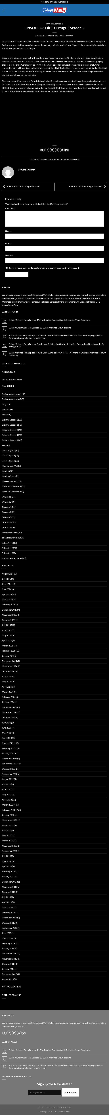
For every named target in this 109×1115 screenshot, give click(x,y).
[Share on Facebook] (47, 150)
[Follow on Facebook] (4, 1033)
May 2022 (6, 794)
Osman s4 (6, 512)
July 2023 (6, 722)
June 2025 (6, 630)
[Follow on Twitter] (14, 1033)
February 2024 (8, 697)
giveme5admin (67, 36)
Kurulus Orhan (8, 476)
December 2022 (9, 758)
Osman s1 (6, 496)
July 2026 (6, 579)
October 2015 (8, 964)
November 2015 (9, 958)
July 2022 (6, 784)
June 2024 (6, 676)
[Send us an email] (19, 1033)
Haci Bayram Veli (10, 466)
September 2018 (9, 928)
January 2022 (8, 815)
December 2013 (9, 974)
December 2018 (9, 917)
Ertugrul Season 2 (54, 24)
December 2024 (9, 661)
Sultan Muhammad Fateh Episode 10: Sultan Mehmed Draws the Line (40, 327)
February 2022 (8, 810)
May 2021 (6, 835)
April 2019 (7, 902)
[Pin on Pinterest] (62, 150)
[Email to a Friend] (57, 150)
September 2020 (9, 851)
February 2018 (8, 943)
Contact (62, 1107)
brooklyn (5, 379)
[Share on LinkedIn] (66, 150)
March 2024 (7, 691)
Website (9, 255)
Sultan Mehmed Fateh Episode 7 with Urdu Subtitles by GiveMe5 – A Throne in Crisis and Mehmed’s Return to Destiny (57, 353)
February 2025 (8, 650)
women (19, 379)
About (41, 1107)
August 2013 (8, 979)
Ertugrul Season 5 (10, 440)
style (14, 379)
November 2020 (9, 845)
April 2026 (7, 594)
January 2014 (8, 969)
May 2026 (6, 589)
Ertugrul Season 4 (10, 435)
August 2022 (8, 779)
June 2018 (6, 933)
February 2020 (8, 871)
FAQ (69, 1107)
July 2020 (6, 856)
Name (8, 231)
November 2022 (9, 763)
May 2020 (6, 861)
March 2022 (7, 804)
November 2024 (9, 666)
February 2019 (8, 912)
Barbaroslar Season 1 (11, 394)
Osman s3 (6, 507)
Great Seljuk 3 (8, 460)
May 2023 (6, 733)
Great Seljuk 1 (8, 450)
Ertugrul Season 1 (10, 419)
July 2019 (6, 897)
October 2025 (8, 620)
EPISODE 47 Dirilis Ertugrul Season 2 (23, 186)
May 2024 (6, 681)
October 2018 (8, 922)
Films (4, 445)
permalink (75, 159)
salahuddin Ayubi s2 (11, 537)
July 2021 (6, 830)
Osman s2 (6, 501)
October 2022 (8, 768)
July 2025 (6, 625)
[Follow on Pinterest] (23, 1033)
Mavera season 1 (9, 481)
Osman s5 (6, 517)
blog (4, 404)
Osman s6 (6, 522)
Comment (10, 208)
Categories (50, 1107)
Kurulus (5, 471)
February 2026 (8, 604)
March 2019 (7, 907)
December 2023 (9, 707)
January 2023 (8, 753)
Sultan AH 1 (7, 543)
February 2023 (8, 748)
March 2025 (7, 645)
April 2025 (7, 640)
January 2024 (8, 702)
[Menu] (3, 10)
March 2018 (7, 938)
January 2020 (8, 876)
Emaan (5, 414)
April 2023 (7, 738)
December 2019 (9, 881)
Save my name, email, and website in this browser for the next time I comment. (44, 268)
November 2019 (9, 887)
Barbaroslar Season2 (11, 399)
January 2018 (8, 948)
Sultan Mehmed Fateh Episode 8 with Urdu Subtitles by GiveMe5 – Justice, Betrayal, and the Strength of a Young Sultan (56, 345)
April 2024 (7, 686)
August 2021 (8, 825)
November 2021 (9, 820)
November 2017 (9, 953)
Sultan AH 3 (7, 553)
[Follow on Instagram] (9, 1033)
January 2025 (8, 656)
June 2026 (6, 584)
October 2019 (8, 892)
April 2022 (7, 799)
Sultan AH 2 (7, 548)
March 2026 (7, 599)
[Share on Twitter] (52, 150)
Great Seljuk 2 (8, 455)
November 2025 (9, 614)
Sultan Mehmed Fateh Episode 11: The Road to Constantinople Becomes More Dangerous (50, 320)
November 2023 (9, 712)
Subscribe (70, 1092)
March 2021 (7, 840)
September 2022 (9, 774)
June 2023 (6, 727)
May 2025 (6, 635)
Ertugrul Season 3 (10, 430)
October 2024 (8, 671)
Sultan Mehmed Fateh (12, 558)
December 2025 (9, 609)
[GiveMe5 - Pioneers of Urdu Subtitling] (54, 10)
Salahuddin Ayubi (10, 532)
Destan (5, 409)
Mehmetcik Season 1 (11, 486)
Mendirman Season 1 (11, 491)
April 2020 (7, 866)
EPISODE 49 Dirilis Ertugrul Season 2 (86, 186)
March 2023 (7, 743)
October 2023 (8, 717)
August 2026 (8, 573)
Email (8, 243)
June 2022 (6, 789)
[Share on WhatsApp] (42, 150)
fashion (10, 379)
